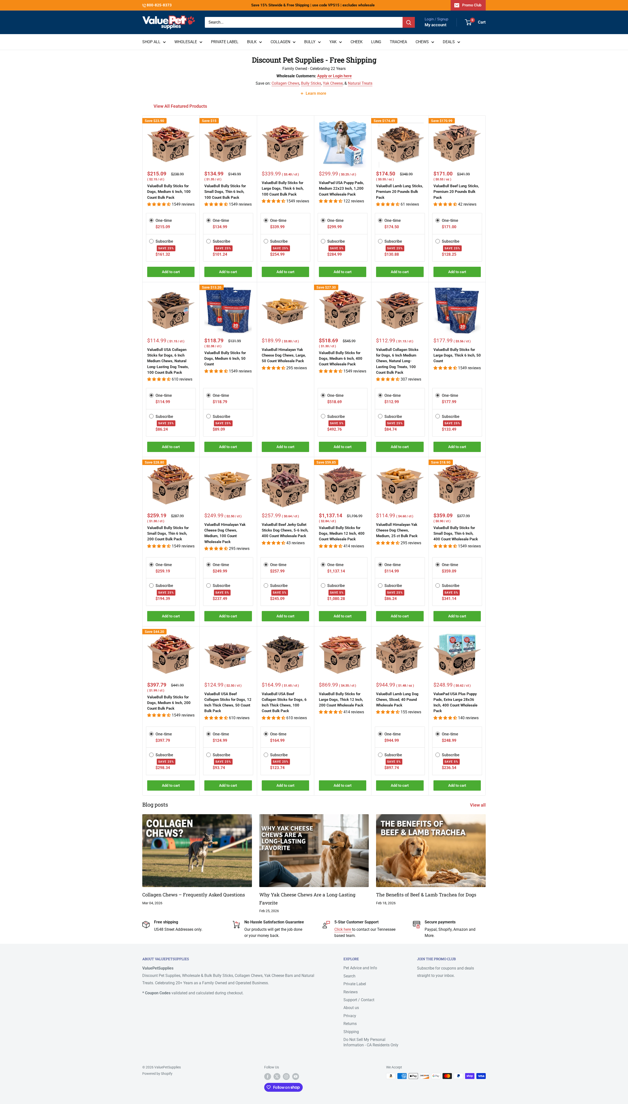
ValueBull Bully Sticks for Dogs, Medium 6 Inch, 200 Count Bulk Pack (169, 703)
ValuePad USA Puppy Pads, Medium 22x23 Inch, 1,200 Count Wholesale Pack (341, 189)
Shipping (351, 1031)
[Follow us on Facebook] (267, 1076)
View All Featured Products (181, 106)
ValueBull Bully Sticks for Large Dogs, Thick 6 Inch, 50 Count (457, 355)
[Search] (409, 22)
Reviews (350, 992)
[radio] (151, 220)
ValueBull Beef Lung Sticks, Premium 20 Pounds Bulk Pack (456, 192)
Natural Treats (360, 83)
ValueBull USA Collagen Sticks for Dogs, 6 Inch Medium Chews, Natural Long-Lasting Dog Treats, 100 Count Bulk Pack (168, 361)
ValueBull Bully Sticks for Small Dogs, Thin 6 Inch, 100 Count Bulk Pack (225, 192)
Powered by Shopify (157, 1074)
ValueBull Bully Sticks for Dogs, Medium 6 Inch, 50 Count (225, 359)
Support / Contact (358, 1000)
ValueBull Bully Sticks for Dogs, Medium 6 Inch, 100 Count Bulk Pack (169, 192)
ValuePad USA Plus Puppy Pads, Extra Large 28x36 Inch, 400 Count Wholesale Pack (455, 702)
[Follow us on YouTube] (295, 1076)
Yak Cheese (333, 83)
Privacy (349, 1015)
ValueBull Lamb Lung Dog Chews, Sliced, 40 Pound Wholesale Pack (397, 700)
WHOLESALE (185, 42)
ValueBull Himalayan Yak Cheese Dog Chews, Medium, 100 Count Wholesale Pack (225, 533)
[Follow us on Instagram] (286, 1076)
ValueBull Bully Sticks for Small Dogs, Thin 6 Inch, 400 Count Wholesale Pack (455, 534)
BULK (252, 42)
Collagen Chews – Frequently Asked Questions (193, 894)
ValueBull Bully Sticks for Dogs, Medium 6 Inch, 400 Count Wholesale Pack (340, 359)
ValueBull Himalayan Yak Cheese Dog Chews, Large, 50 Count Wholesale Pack (284, 355)
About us (351, 1007)
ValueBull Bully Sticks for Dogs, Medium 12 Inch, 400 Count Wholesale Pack (342, 534)
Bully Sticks (311, 83)
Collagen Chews (285, 83)
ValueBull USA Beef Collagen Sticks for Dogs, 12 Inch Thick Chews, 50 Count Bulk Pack (227, 702)
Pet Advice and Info (360, 968)
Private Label (354, 984)
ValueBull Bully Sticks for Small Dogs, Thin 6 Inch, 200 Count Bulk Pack (168, 534)
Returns (350, 1023)
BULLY (309, 42)
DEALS (449, 42)
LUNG (376, 42)
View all (478, 805)
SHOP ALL (151, 42)
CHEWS (422, 42)
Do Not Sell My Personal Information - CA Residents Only (370, 1042)
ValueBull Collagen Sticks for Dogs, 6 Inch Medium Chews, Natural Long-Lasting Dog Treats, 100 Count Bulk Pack (397, 361)
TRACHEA (398, 42)
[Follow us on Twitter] (277, 1076)
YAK (333, 42)
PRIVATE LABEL (224, 42)
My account (435, 24)
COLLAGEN (280, 42)
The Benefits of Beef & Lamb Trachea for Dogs (426, 894)
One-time (164, 220)
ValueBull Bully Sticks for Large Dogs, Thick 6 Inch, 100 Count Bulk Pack (283, 189)
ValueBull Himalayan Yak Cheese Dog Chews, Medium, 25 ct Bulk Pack (397, 530)
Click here (343, 929)
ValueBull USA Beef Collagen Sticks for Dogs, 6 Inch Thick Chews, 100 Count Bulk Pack (284, 702)
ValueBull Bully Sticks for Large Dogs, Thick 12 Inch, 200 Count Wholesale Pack (341, 700)
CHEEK (357, 42)
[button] (159, 204)
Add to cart (171, 272)
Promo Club (471, 5)
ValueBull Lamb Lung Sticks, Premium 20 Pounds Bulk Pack (399, 192)
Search (349, 976)
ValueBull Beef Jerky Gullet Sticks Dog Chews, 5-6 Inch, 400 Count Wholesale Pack (285, 530)
